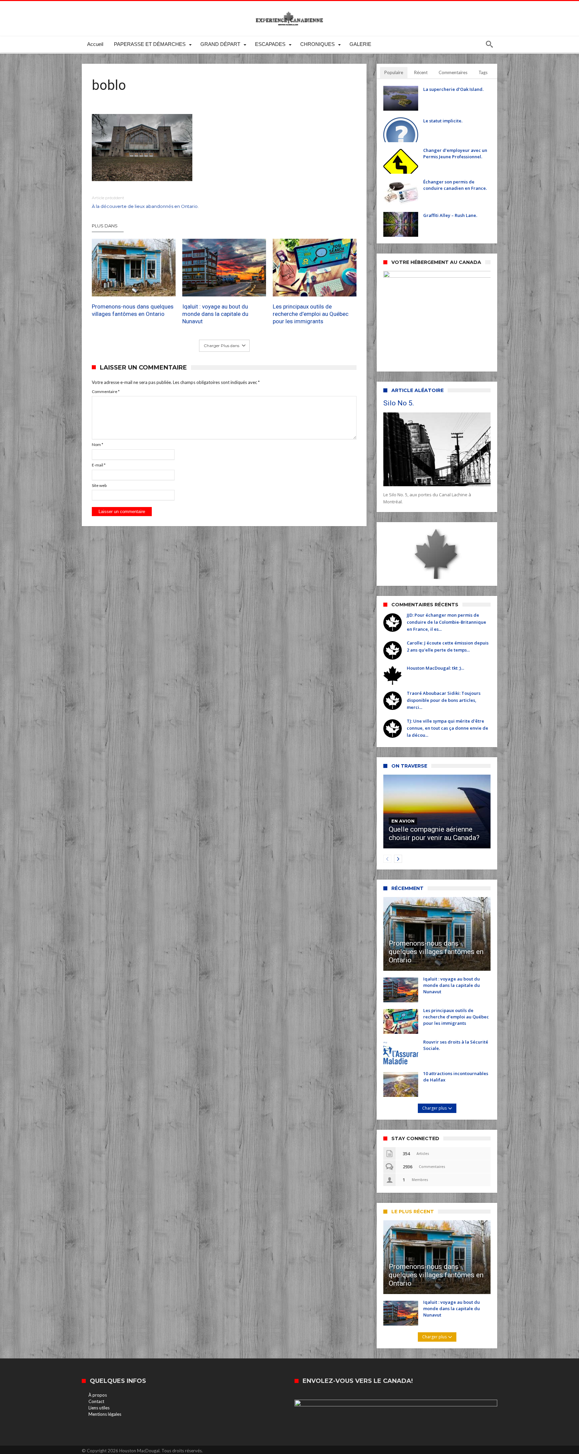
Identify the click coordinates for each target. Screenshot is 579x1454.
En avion (402, 821)
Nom (97, 444)
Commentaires (453, 72)
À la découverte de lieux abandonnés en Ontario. (145, 202)
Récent (421, 72)
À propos (97, 1395)
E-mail (99, 464)
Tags (483, 72)
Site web (99, 485)
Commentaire (106, 391)
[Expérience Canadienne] (289, 11)
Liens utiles (99, 1407)
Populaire (393, 72)
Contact (96, 1401)
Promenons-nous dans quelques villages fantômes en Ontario (133, 310)
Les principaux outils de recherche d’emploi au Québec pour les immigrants (310, 314)
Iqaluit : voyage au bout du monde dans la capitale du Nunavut (215, 314)
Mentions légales (104, 1414)
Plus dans (105, 225)
